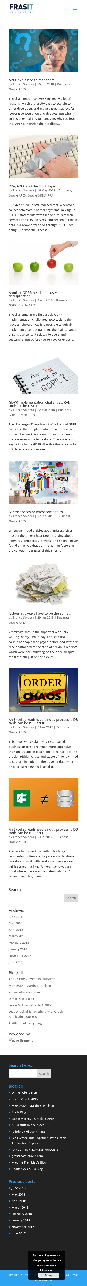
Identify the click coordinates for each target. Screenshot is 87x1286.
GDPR (13, 305)
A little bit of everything (25, 1023)
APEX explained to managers (31, 80)
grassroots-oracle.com (24, 992)
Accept (49, 1275)
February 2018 (19, 943)
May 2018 (15, 923)
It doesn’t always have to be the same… (40, 613)
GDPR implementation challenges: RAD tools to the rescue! (40, 404)
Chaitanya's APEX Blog (27, 1169)
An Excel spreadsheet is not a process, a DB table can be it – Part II (43, 721)
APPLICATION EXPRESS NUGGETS (32, 979)
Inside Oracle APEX (25, 1099)
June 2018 (16, 917)
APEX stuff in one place (28, 1125)
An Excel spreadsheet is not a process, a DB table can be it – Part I (43, 831)
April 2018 (16, 930)
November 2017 (20, 956)
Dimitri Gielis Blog (21, 999)
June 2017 (16, 962)
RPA (50, 195)
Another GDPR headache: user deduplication (33, 294)
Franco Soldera (23, 84)
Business (63, 84)
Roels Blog (19, 1112)
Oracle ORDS (37, 195)
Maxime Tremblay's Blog (29, 1162)
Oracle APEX (17, 89)
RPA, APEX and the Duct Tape (32, 186)
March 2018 (17, 936)
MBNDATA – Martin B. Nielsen (30, 986)
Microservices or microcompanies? (36, 512)
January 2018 (18, 949)
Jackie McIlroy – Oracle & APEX (30, 1005)
